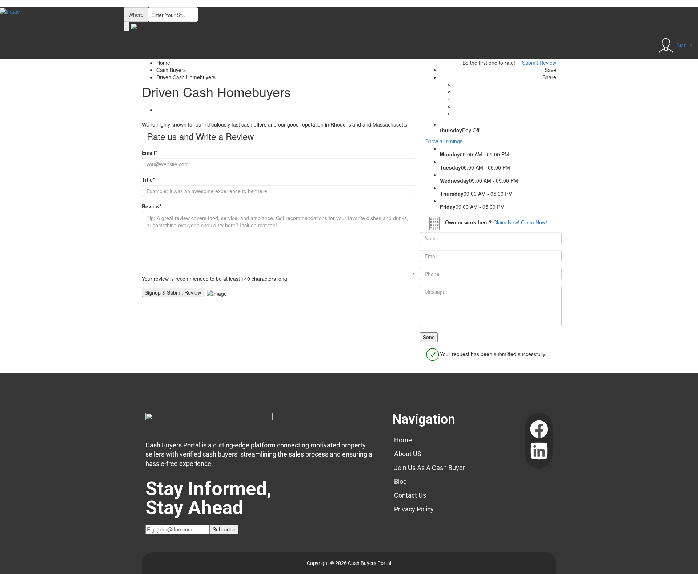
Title (148, 179)
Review (151, 206)
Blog (400, 481)
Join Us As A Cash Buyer (429, 467)
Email (149, 152)
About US (407, 454)
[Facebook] (539, 429)
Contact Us (410, 495)
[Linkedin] (539, 451)
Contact (644, 51)
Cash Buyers (171, 69)
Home (641, 41)
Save (549, 69)
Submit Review (538, 62)
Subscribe (224, 529)
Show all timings (443, 141)
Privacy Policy (414, 509)
